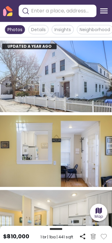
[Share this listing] (83, 236)
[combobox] (62, 11)
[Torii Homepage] (7, 11)
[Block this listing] (93, 236)
